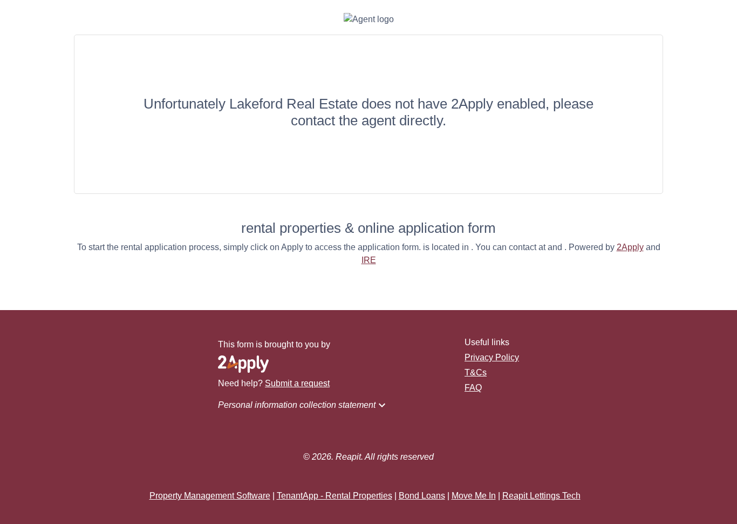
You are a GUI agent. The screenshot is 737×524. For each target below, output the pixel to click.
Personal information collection (303, 405)
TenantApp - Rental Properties (334, 495)
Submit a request (297, 383)
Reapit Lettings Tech (541, 495)
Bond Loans (422, 495)
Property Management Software (209, 495)
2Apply (630, 247)
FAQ (473, 387)
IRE (368, 260)
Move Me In (474, 495)
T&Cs (476, 372)
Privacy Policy (492, 357)
